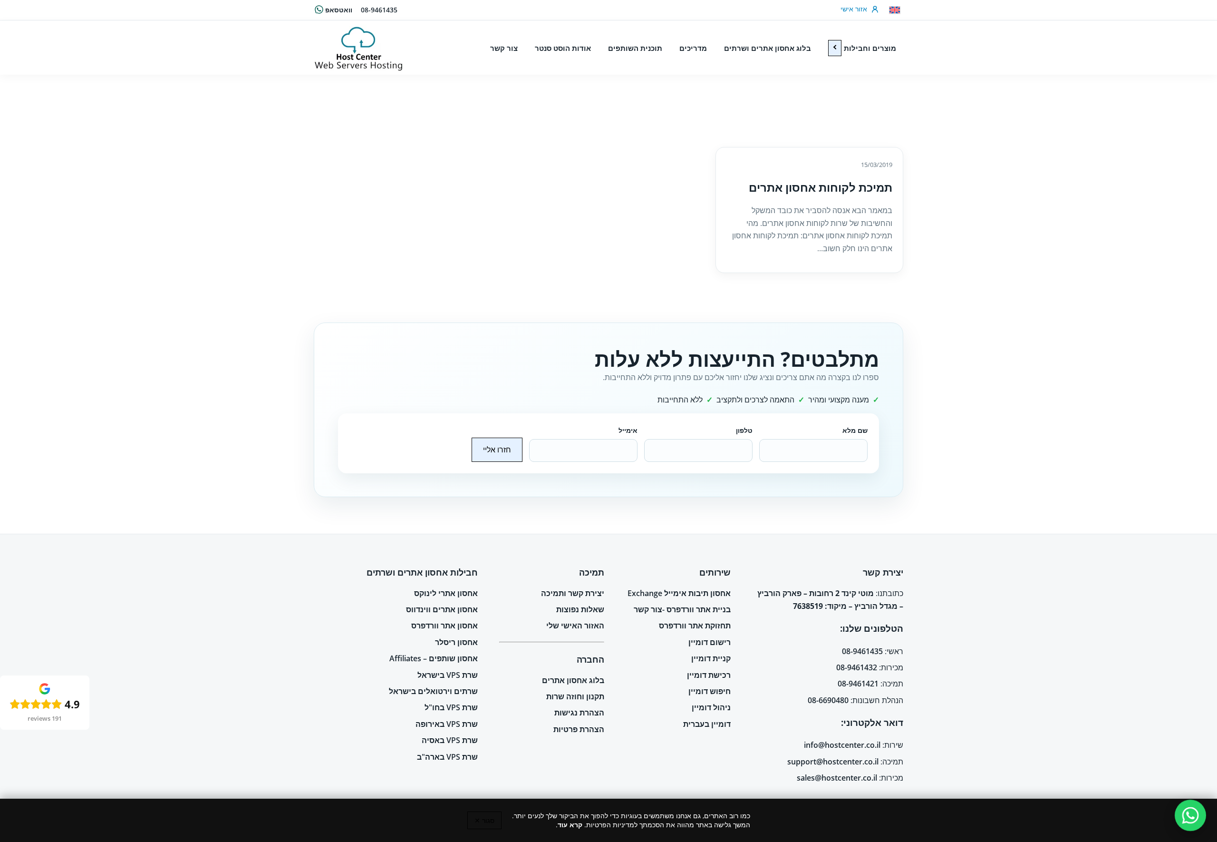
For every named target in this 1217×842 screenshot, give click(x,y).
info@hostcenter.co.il (842, 745)
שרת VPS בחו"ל (451, 707)
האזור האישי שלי (575, 625)
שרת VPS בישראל (447, 675)
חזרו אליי (497, 449)
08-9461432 (856, 667)
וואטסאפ (338, 9)
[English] (894, 10)
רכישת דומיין (709, 675)
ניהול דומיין (711, 707)
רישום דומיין (709, 642)
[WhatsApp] (1190, 815)
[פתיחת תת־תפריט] (834, 48)
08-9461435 (379, 9)
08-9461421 (858, 683)
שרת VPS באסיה (450, 740)
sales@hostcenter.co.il (837, 778)
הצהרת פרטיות (578, 729)
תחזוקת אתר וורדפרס (695, 625)
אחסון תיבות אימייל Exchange (679, 593)
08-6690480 (828, 700)
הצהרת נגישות (579, 712)
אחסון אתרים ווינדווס (442, 609)
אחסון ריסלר (456, 642)
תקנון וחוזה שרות (575, 696)
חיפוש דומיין (709, 691)
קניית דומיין (711, 658)
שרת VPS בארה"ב (447, 757)
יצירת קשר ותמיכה (572, 593)
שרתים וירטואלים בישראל (433, 691)
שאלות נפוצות (580, 609)
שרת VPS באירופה (446, 724)
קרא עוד (570, 824)
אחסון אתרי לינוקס (446, 593)
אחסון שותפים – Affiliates (433, 658)
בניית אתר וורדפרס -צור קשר (682, 609)
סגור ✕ (484, 820)
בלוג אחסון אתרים (573, 680)
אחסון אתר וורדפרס (444, 625)
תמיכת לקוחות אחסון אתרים (820, 187)
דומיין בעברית (707, 724)
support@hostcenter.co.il (833, 761)
